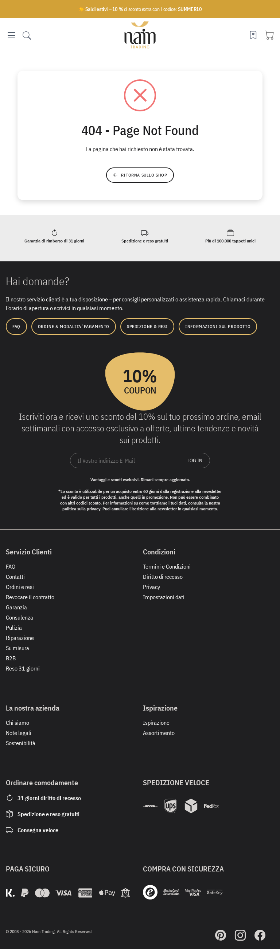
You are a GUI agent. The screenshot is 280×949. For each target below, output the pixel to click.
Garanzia (16, 607)
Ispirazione (156, 722)
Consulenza (19, 617)
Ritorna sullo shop (144, 175)
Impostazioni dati (163, 597)
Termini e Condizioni (167, 566)
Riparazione (20, 637)
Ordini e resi (20, 586)
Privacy (151, 586)
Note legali (18, 732)
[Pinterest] (220, 935)
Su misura (17, 648)
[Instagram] (240, 935)
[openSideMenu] (27, 35)
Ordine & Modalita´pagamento (73, 326)
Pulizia (14, 627)
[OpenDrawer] (11, 35)
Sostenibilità (20, 743)
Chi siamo (17, 722)
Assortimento (159, 732)
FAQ (16, 326)
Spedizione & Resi (147, 326)
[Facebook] (259, 935)
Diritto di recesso (163, 576)
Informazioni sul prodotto (217, 326)
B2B (11, 658)
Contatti (15, 576)
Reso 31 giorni (23, 668)
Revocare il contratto (30, 597)
